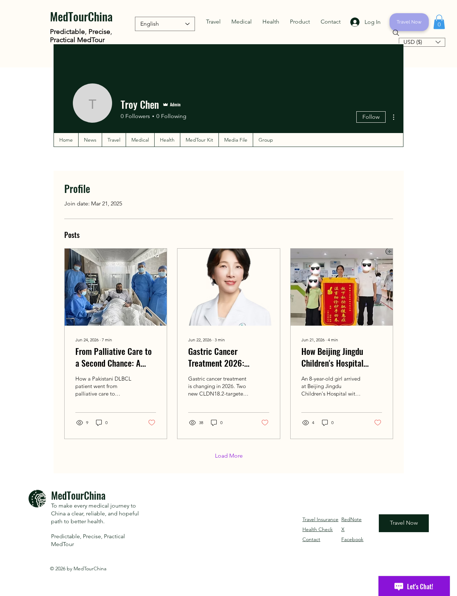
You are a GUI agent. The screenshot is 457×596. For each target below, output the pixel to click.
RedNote (351, 519)
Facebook (352, 539)
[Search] (395, 32)
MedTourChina (81, 16)
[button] (213, 22)
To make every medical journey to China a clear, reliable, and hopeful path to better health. (95, 513)
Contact (311, 539)
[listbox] (422, 42)
